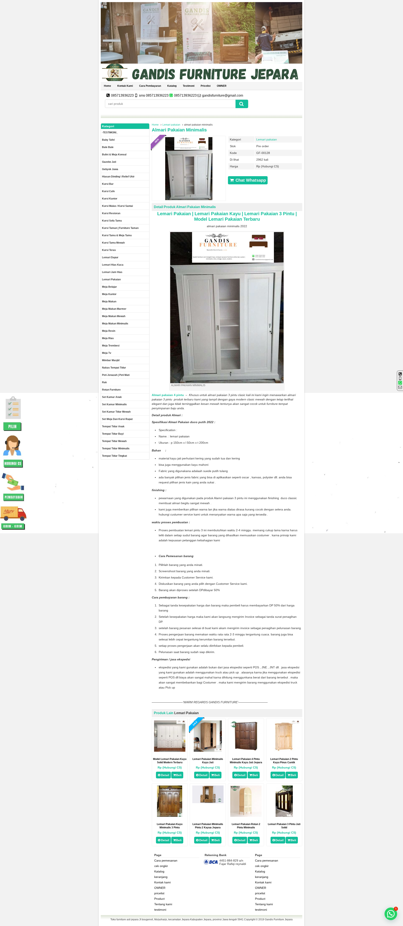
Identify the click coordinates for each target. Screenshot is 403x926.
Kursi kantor (109, 198)
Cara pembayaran (150, 85)
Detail (165, 775)
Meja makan (109, 301)
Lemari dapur (110, 257)
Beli (179, 775)
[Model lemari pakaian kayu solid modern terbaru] (169, 750)
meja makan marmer (114, 308)
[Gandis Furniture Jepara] (201, 80)
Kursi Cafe (108, 191)
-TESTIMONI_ (110, 132)
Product (159, 898)
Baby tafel (108, 139)
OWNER (221, 85)
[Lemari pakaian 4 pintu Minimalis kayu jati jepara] (246, 750)
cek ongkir (161, 866)
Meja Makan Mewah (113, 316)
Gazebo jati (109, 161)
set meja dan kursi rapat (117, 419)
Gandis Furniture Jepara (279, 919)
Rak (104, 382)
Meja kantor (109, 294)
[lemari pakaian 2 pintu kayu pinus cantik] (284, 750)
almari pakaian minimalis (179, 129)
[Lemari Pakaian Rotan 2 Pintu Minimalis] (246, 815)
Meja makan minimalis (115, 323)
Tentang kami (163, 904)
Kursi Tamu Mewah (113, 242)
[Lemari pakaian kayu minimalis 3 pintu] (169, 815)
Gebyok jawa (110, 169)
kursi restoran (111, 213)
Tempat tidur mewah (114, 441)
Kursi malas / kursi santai (117, 206)
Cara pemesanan (165, 860)
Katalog (172, 85)
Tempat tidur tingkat (114, 455)
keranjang (160, 877)
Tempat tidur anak (113, 426)
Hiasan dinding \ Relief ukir (118, 176)
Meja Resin (108, 330)
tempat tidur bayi (113, 433)
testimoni (188, 85)
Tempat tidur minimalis (116, 448)
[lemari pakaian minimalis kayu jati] (208, 750)
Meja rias (108, 338)
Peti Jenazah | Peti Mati (116, 375)
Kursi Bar (108, 183)
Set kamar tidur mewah (116, 411)
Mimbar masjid (110, 360)
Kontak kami (125, 85)
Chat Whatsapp (250, 180)
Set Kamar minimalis (114, 404)
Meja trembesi (110, 345)
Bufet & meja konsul (114, 154)
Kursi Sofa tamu (112, 220)
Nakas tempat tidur (114, 367)
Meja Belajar (109, 286)
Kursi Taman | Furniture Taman (120, 228)
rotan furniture (111, 389)
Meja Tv (106, 353)
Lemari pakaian (171, 124)
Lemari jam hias (112, 272)
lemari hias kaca (112, 264)
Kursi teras (109, 250)
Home (107, 85)
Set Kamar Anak (112, 397)
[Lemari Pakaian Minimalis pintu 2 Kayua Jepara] (208, 802)
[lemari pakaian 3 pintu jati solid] (284, 815)
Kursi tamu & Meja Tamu (117, 235)
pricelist (206, 85)
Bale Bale (108, 147)
